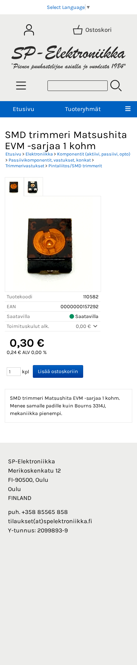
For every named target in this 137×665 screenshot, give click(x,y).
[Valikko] (128, 109)
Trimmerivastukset (24, 166)
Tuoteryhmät (83, 109)
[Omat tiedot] (29, 30)
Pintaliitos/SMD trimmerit (75, 166)
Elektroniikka (39, 154)
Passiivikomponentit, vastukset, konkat (50, 160)
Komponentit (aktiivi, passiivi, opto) (93, 154)
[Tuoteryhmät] (21, 85)
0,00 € (84, 326)
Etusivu (23, 109)
